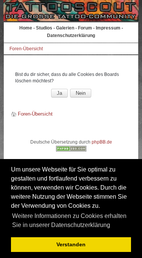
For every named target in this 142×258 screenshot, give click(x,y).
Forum (85, 28)
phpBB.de (102, 142)
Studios (44, 28)
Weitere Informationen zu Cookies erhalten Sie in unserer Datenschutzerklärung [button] (69, 220)
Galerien (65, 28)
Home (25, 28)
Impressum (108, 28)
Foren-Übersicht (26, 48)
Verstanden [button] (71, 244)
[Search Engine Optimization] (71, 150)
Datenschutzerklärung (71, 35)
